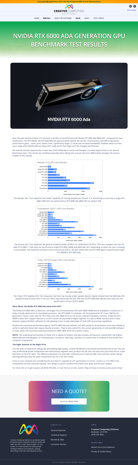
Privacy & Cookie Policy (101, 451)
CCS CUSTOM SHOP (45, 2)
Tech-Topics (98, 18)
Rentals (46, 18)
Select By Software (63, 18)
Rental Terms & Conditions (103, 447)
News (86, 18)
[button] (68, 430)
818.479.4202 (131, 10)
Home (36, 18)
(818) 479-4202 (97, 434)
